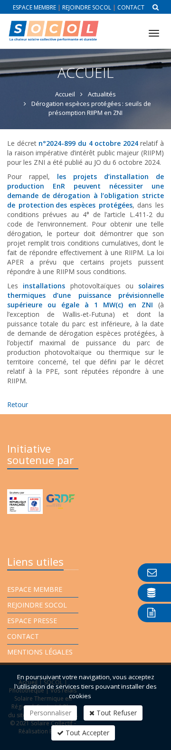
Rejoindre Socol (86, 7)
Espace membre (34, 7)
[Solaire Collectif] (53, 23)
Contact (130, 7)
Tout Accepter (86, 732)
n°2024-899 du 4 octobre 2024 (88, 143)
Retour (17, 404)
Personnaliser (50, 712)
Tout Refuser (116, 712)
